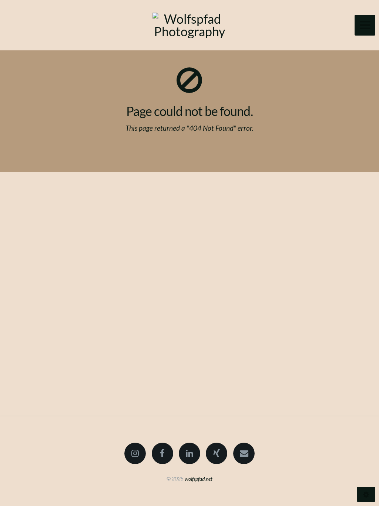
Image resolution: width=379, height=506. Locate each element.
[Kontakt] (244, 453)
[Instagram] (135, 453)
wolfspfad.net (198, 478)
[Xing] (217, 453)
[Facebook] (162, 453)
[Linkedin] (189, 453)
